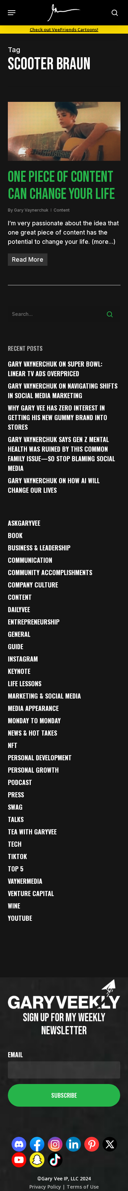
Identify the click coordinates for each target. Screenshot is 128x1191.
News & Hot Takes (32, 732)
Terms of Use (82, 1186)
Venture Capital (31, 893)
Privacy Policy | (47, 1186)
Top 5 (15, 868)
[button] (11, 12)
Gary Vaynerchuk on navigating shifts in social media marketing (62, 390)
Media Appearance (33, 708)
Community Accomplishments (50, 572)
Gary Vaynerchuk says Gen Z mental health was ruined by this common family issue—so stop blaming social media (61, 454)
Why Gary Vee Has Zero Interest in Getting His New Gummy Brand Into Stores (57, 417)
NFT (12, 745)
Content (62, 210)
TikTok (17, 856)
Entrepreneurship (33, 621)
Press (16, 794)
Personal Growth (33, 769)
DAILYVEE (19, 609)
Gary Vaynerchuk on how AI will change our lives (54, 485)
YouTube (20, 918)
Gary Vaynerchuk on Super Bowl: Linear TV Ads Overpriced (55, 368)
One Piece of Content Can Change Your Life (61, 186)
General (19, 634)
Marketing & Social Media (44, 695)
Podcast (20, 782)
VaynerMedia (25, 881)
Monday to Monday (34, 720)
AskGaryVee (24, 523)
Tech (15, 843)
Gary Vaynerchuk (31, 210)
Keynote (19, 671)
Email (15, 1054)
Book (15, 535)
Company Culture (33, 584)
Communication (30, 560)
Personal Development (40, 757)
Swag (15, 806)
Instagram (23, 658)
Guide (15, 646)
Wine (14, 905)
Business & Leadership (39, 547)
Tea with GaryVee (32, 831)
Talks (16, 819)
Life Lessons (24, 683)
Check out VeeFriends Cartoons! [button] (64, 29)
